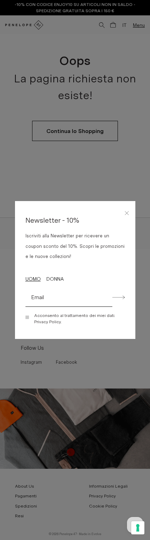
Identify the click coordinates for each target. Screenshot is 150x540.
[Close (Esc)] (127, 212)
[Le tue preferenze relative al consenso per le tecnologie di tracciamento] (137, 527)
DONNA (55, 278)
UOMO (33, 278)
